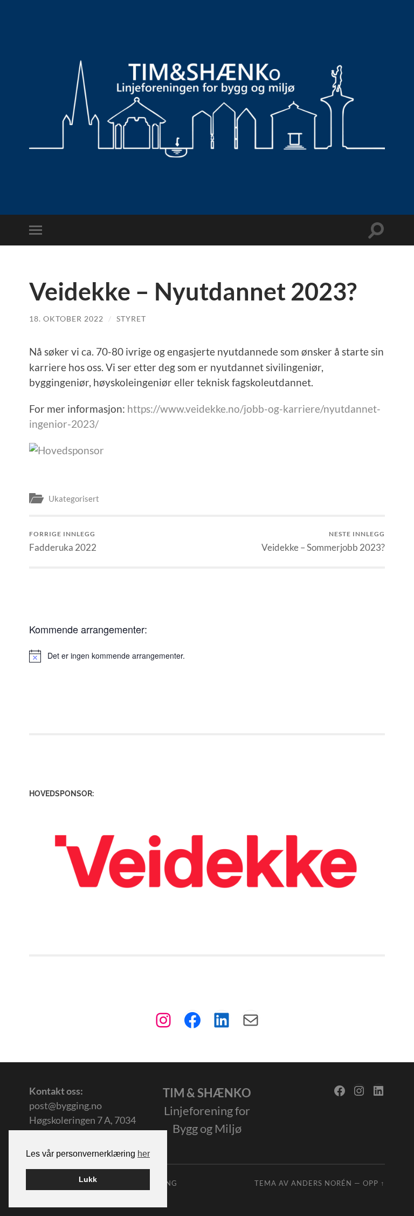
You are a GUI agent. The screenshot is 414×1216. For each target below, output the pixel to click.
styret (131, 318)
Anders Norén (321, 1183)
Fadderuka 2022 (62, 541)
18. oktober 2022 (66, 318)
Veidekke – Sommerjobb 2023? (323, 541)
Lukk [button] (88, 1179)
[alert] (207, 656)
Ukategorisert (74, 498)
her (143, 1153)
